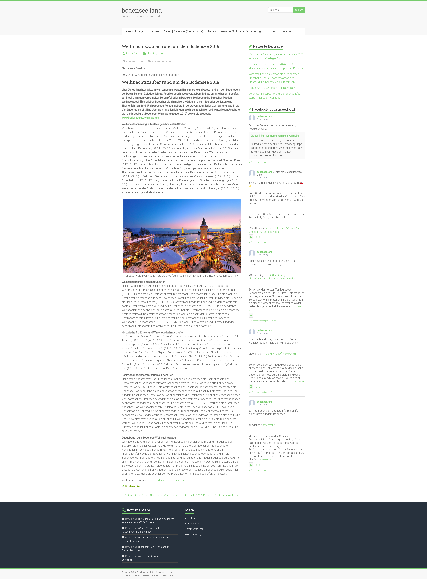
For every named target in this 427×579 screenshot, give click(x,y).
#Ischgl (268, 353)
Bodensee (155, 61)
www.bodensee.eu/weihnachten (140, 117)
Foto (257, 236)
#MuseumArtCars (259, 231)
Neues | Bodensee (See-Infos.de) (183, 31)
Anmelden (190, 518)
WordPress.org (193, 534)
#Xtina (273, 275)
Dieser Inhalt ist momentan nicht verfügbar (275, 135)
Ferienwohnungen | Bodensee (141, 31)
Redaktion (132, 53)
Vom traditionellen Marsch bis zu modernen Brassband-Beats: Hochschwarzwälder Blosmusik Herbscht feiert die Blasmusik (274, 78)
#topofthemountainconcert (264, 278)
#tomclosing (288, 278)
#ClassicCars (293, 228)
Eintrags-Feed (192, 523)
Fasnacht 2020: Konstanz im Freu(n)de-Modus (213, 495)
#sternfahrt (269, 425)
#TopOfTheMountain (285, 353)
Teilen (273, 162)
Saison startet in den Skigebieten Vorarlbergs (150, 495)
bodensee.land (142, 10)
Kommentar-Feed (194, 529)
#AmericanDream (275, 228)
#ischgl (282, 275)
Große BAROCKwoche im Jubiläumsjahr (272, 87)
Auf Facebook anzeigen (258, 162)
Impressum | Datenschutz (282, 31)
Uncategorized (155, 53)
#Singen (274, 231)
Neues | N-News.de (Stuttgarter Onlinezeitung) (235, 31)
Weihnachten (166, 61)
